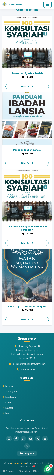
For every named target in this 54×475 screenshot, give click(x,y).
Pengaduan (10, 471)
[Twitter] (37, 438)
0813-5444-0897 (29, 369)
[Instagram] (23, 438)
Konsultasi (25, 471)
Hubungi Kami (28, 453)
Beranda (9, 386)
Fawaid (8, 402)
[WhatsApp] (27, 446)
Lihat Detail (27, 86)
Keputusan (10, 397)
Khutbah (9, 407)
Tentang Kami (11, 391)
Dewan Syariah (18, 463)
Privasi (38, 471)
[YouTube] (30, 438)
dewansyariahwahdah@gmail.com (29, 363)
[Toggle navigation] (48, 4)
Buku (7, 413)
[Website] (9, 438)
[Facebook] (16, 438)
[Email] (45, 438)
